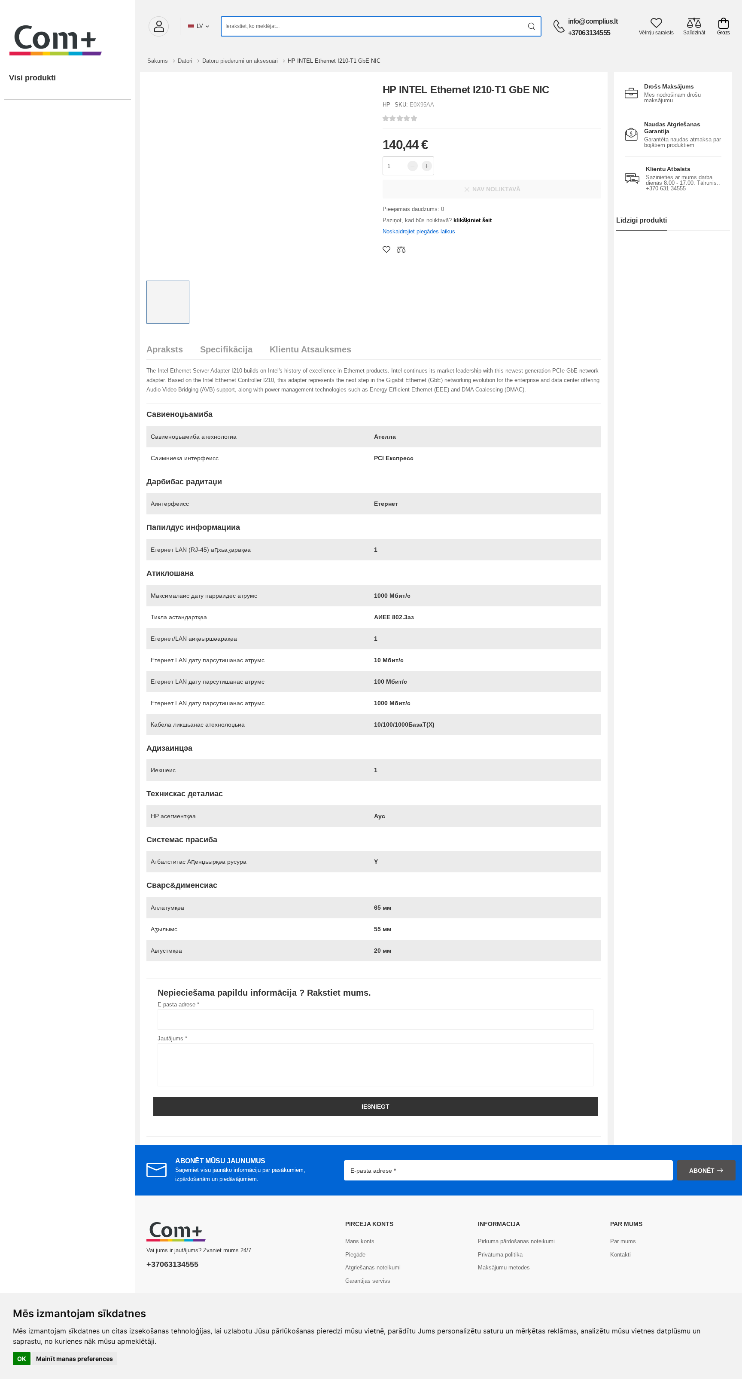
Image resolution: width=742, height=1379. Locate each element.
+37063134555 (589, 33)
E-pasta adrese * (178, 1004)
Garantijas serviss (367, 1281)
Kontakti (620, 1254)
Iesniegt (375, 1106)
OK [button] (21, 1358)
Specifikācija (226, 349)
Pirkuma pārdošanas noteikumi (516, 1241)
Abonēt (702, 1170)
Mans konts (359, 1241)
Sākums (158, 61)
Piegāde (355, 1254)
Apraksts (164, 349)
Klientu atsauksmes (310, 349)
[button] (158, 26)
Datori (186, 61)
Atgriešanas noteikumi (373, 1267)
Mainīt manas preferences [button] (74, 1358)
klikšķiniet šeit (472, 220)
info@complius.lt (592, 21)
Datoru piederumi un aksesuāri (241, 61)
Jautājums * (172, 1038)
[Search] (531, 26)
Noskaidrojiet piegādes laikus (419, 231)
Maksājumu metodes (504, 1267)
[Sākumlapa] (67, 32)
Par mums (623, 1241)
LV (200, 26)
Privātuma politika (500, 1254)
